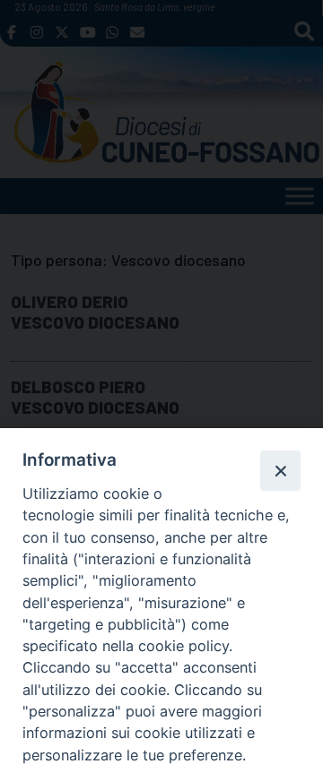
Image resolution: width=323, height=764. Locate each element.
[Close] (280, 470)
